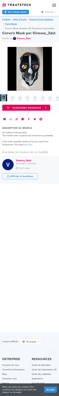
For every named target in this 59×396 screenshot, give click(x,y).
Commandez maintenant (26, 107)
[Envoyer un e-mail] (4, 119)
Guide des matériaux (41, 374)
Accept (50, 389)
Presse (5, 383)
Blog (4, 374)
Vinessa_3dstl (24, 38)
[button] (56, 49)
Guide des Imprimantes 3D (44, 369)
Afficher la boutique (21, 176)
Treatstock (16, 5)
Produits (6, 19)
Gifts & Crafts (20, 19)
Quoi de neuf (38, 383)
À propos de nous (10, 365)
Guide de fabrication (41, 365)
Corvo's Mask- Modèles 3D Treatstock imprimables (29, 28)
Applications (37, 378)
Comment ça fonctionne (13, 369)
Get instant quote (16, 12)
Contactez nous (9, 378)
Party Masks (11, 24)
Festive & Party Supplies (41, 19)
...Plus (30, 144)
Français (31, 341)
